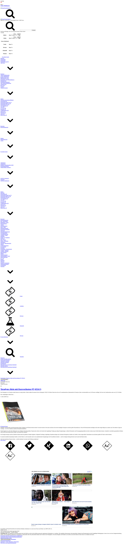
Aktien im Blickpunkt (5, 75)
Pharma (2, 259)
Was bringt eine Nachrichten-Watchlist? (9, 364)
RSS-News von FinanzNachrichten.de (8, 542)
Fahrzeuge (3, 230)
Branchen (2, 126)
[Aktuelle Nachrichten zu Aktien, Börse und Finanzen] (6, 8)
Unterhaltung (3, 265)
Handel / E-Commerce (5, 237)
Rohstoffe (3, 260)
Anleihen (22, 306)
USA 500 (2, 107)
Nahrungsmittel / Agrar (5, 256)
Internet (2, 244)
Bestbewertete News (5, 77)
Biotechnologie (4, 223)
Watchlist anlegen (4, 365)
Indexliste (2, 193)
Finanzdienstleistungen (5, 231)
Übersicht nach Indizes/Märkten (7, 100)
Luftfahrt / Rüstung (4, 251)
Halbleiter (3, 236)
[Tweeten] (29, 450)
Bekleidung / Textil (4, 222)
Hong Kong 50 (4, 115)
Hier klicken (3, 440)
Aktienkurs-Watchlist (5, 361)
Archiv (2, 140)
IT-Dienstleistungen (5, 245)
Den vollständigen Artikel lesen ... (7, 394)
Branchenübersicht (4, 127)
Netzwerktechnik (4, 257)
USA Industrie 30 (4, 105)
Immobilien (3, 242)
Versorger (2, 266)
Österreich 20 (3, 112)
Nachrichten (3, 59)
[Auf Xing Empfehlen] (49, 450)
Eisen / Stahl (3, 227)
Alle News (3, 62)
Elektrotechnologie (4, 228)
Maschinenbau (3, 252)
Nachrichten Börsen (5, 536)
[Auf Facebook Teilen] (10, 450)
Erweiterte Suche (5, 57)
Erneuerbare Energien (5, 229)
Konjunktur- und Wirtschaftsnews (7, 79)
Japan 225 (3, 113)
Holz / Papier (3, 239)
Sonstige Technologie (5, 263)
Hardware (3, 238)
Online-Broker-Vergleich (6, 167)
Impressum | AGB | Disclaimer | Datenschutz (10, 541)
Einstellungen (3, 363)
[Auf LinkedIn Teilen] (68, 450)
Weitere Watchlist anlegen (6, 359)
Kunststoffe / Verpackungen (6, 249)
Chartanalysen (3, 84)
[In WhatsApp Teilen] (87, 450)
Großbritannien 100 (5, 110)
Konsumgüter (3, 246)
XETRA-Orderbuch (5, 178)
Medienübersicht (4, 139)
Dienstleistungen (4, 226)
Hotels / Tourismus (4, 241)
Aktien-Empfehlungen (13, 536)
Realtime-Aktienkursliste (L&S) (7, 165)
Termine (2, 86)
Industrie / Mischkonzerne (6, 243)
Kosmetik (2, 248)
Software (2, 261)
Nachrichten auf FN (5, 61)
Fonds (21, 296)
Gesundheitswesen (4, 234)
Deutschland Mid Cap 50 (6, 103)
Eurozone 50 (3, 109)
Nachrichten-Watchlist (5, 360)
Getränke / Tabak (4, 235)
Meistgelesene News (5, 78)
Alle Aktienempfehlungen (6, 83)
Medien (2, 138)
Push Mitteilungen (4, 379)
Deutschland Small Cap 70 (6, 102)
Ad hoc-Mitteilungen (5, 5)
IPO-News (3, 85)
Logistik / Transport (5, 250)
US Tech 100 (3, 108)
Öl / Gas (2, 258)
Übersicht (2, 179)
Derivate (21, 315)
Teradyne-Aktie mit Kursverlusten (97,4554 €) (21, 389)
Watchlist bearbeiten (5, 362)
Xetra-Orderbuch (10, 535)
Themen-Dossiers (4, 87)
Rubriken (2, 74)
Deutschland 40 (4, 101)
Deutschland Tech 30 (5, 104)
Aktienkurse (3, 162)
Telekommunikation (5, 264)
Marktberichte (3, 80)
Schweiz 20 (3, 111)
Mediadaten (13, 539)
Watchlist (22, 356)
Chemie (2, 224)
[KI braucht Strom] (13, 425)
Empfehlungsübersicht (5, 82)
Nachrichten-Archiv (8, 538)
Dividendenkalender (5, 166)
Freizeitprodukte (4, 232)
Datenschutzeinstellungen (6, 539)
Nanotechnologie (4, 254)
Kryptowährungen (4, 336)
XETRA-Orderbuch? (5, 180)
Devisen (21, 335)
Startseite (2, 58)
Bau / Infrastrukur (4, 221)
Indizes (2, 98)
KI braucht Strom (4, 426)
